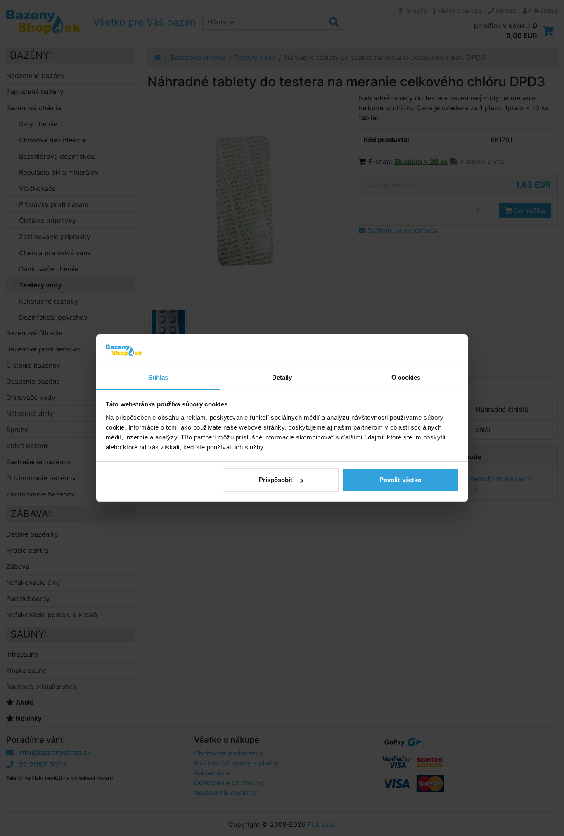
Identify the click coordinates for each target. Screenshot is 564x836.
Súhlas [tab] (158, 377)
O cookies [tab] (406, 377)
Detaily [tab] (282, 377)
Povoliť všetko (400, 479)
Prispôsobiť (276, 479)
